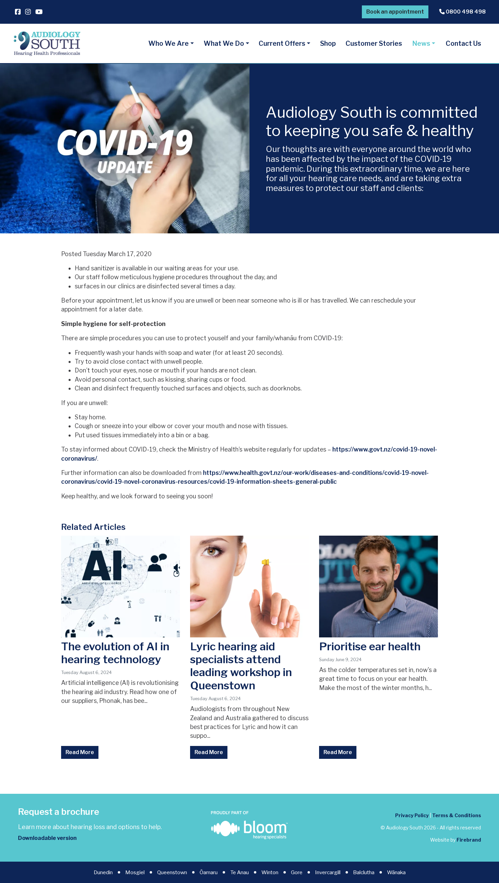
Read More (80, 752)
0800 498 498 (465, 11)
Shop (328, 43)
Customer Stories (374, 43)
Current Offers (282, 43)
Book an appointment (395, 11)
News (421, 43)
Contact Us (463, 43)
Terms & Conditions (456, 815)
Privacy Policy (412, 815)
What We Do (224, 43)
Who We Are (168, 43)
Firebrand (469, 840)
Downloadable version (47, 838)
